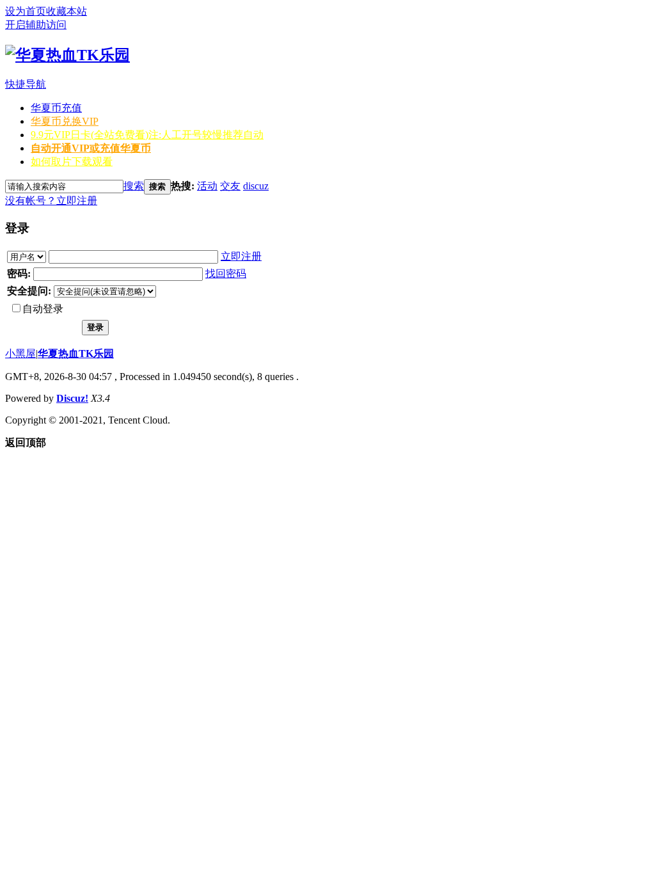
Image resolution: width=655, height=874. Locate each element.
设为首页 (25, 11)
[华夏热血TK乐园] (67, 55)
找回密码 (225, 273)
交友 (230, 185)
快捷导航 (25, 84)
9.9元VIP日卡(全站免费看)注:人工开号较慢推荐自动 (147, 134)
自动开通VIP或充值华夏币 (91, 148)
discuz (256, 185)
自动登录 (42, 308)
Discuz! (72, 398)
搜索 (133, 185)
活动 (207, 185)
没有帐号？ (30, 200)
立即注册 (76, 200)
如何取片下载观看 (72, 161)
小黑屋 (20, 353)
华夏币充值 (56, 107)
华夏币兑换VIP (65, 121)
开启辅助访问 (36, 24)
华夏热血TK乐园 (76, 353)
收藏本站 (66, 11)
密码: (19, 273)
